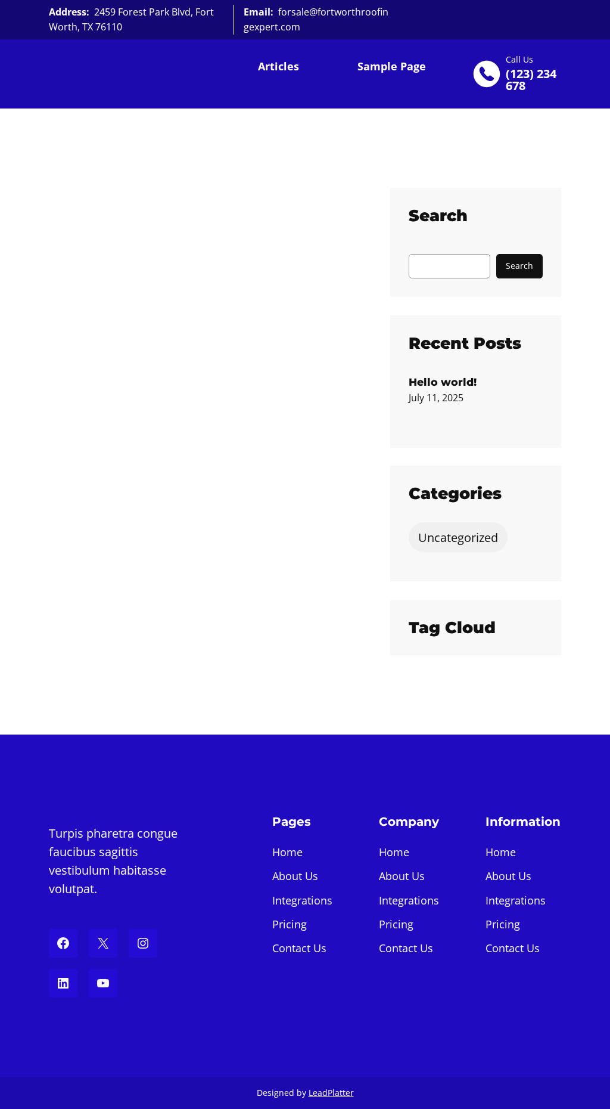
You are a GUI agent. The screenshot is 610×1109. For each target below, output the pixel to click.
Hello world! (443, 382)
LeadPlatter (331, 1092)
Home (287, 852)
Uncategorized (458, 537)
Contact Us (299, 948)
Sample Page (391, 66)
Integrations (302, 900)
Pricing (289, 924)
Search (519, 265)
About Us (295, 876)
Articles (278, 66)
